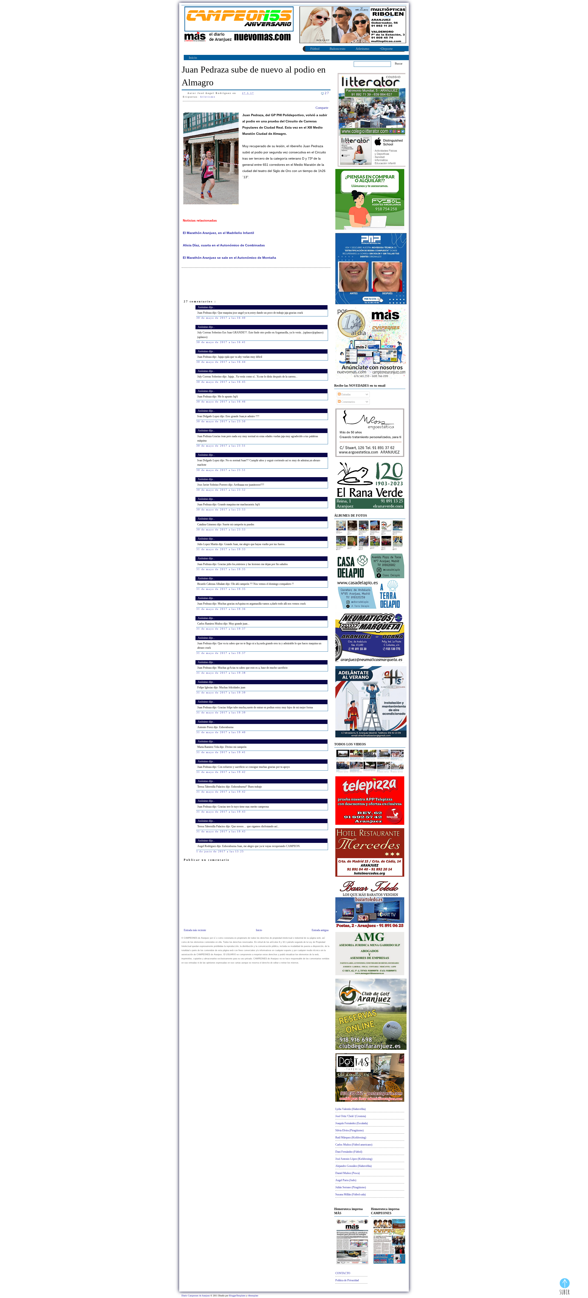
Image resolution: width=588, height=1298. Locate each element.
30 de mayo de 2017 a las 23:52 (221, 489)
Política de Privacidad (347, 1280)
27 (327, 93)
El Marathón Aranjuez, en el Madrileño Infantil (218, 233)
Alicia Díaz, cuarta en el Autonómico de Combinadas (224, 245)
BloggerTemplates (237, 1295)
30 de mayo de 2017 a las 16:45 (221, 381)
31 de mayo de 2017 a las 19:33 (221, 549)
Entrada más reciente (195, 930)
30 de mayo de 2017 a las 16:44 (221, 361)
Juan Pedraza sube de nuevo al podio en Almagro (254, 76)
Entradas (346, 394)
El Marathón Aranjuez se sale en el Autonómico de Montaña (229, 257)
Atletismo (362, 49)
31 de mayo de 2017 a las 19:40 (221, 732)
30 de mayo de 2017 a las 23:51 (221, 445)
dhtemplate (253, 1295)
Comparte (322, 108)
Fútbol (314, 49)
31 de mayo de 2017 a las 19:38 (221, 672)
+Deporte (386, 49)
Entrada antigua (320, 930)
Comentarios (348, 401)
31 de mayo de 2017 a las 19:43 (221, 811)
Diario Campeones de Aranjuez (195, 1295)
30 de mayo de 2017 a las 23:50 (221, 421)
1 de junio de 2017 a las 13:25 (220, 851)
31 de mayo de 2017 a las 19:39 (221, 692)
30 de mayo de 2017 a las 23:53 (221, 509)
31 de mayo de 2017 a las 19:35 (221, 569)
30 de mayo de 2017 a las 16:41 (221, 342)
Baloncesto (337, 49)
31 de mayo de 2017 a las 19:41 (221, 752)
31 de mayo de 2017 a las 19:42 (221, 772)
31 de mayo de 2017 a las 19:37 (221, 628)
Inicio (193, 57)
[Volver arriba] (565, 1287)
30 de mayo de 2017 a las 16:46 (221, 401)
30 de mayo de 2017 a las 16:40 (221, 317)
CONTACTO (342, 1273)
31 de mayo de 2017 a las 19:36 (221, 609)
